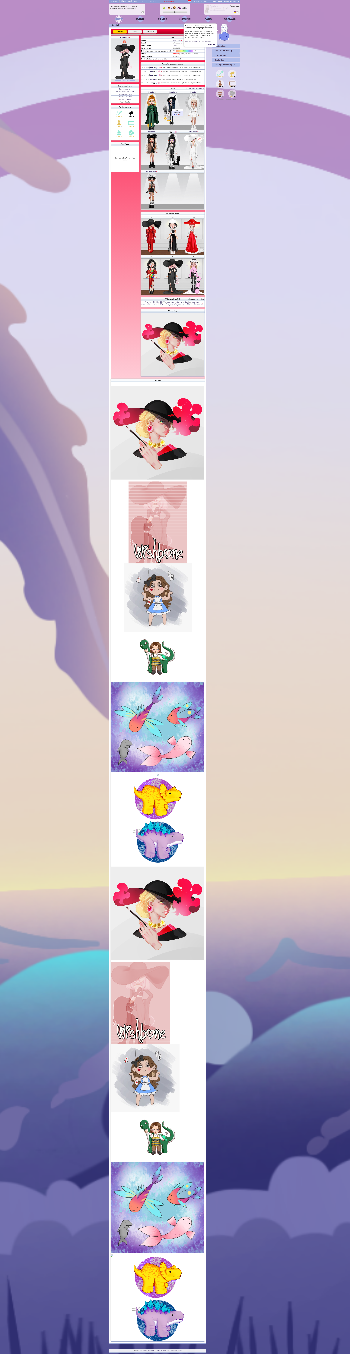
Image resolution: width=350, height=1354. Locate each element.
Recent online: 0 (140, 1)
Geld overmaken (125, 89)
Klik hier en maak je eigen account (198, 41)
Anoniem (154, 79)
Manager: (162, 1)
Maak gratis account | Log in (226, 1)
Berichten (114, 1)
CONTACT (143, 1351)
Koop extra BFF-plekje (196, 89)
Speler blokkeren (125, 99)
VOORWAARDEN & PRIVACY (158, 1351)
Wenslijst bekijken (125, 94)
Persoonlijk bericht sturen (125, 92)
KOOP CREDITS (176, 1351)
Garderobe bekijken (125, 97)
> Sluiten (211, 44)
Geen (175, 45)
